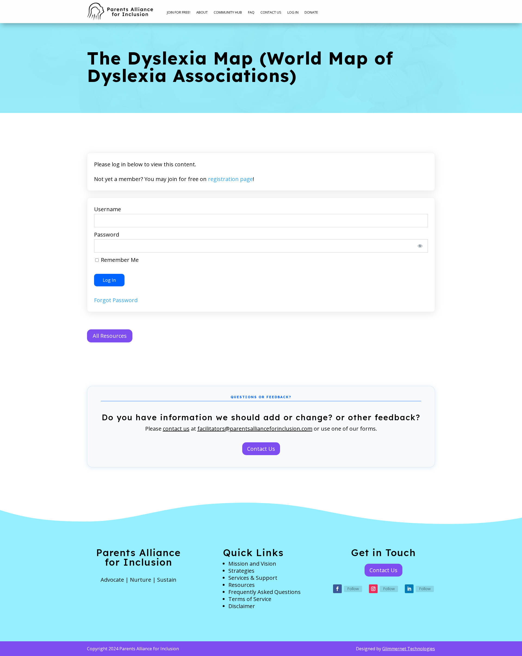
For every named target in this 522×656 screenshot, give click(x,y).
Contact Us (270, 12)
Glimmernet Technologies (408, 649)
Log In (293, 12)
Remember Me (119, 259)
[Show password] (420, 246)
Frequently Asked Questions (264, 592)
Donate (311, 12)
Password (106, 234)
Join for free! (178, 12)
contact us (176, 428)
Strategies (241, 570)
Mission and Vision (252, 563)
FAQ (251, 12)
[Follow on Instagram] (373, 588)
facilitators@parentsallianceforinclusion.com (254, 428)
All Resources (110, 335)
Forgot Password (116, 300)
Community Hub (228, 12)
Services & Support (252, 577)
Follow (353, 588)
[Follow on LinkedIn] (409, 588)
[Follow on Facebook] (337, 588)
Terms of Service (249, 599)
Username (107, 209)
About (202, 12)
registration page (230, 179)
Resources (241, 584)
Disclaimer (241, 606)
